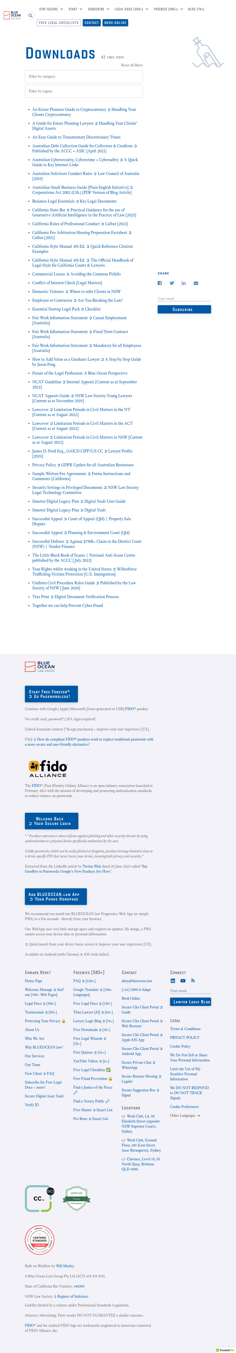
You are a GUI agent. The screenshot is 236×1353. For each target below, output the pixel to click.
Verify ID (32, 1105)
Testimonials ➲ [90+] (41, 1012)
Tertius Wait (92, 866)
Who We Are (34, 1038)
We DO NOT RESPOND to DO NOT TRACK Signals (189, 1093)
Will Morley (65, 1266)
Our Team (32, 1065)
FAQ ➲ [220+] (84, 981)
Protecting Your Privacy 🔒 (45, 1021)
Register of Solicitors (72, 1296)
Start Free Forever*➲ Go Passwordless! (49, 694)
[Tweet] (172, 283)
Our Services (34, 1056)
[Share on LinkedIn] (184, 283)
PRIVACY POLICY (185, 1037)
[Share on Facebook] (160, 283)
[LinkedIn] (173, 980)
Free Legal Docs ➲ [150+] (92, 1003)
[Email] (196, 283)
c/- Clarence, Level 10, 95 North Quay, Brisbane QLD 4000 (141, 1164)
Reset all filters (132, 65)
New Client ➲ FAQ (39, 1073)
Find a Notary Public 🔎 (91, 1101)
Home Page (33, 981)
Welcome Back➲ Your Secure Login (49, 821)
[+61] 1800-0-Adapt (136, 989)
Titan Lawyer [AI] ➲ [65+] (93, 1012)
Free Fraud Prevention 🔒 (93, 1078)
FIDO (129, 709)
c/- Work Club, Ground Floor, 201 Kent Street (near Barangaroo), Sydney (141, 1145)
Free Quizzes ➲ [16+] (89, 1052)
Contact (92, 23)
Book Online (115, 23)
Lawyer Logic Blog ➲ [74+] (93, 1021)
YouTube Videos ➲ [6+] (91, 1061)
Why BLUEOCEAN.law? (44, 1047)
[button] (49, 9)
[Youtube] (183, 980)
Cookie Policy (180, 1046)
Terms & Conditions (185, 1029)
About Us (32, 1030)
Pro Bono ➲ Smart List (90, 1119)
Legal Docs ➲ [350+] (40, 1003)
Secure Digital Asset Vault (44, 1096)
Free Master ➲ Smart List (92, 1110)
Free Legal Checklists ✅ (92, 1070)
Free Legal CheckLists (59, 23)
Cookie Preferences (184, 1107)
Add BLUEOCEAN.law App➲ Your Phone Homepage (54, 896)
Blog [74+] (196, 9)
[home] (12, 15)
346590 (79, 1286)
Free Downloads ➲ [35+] (91, 1030)
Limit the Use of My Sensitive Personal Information (185, 1074)
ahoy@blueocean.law (137, 981)
